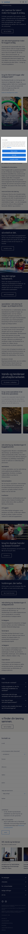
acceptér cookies (14, 159)
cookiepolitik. (9, 147)
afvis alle (14, 155)
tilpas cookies (14, 151)
